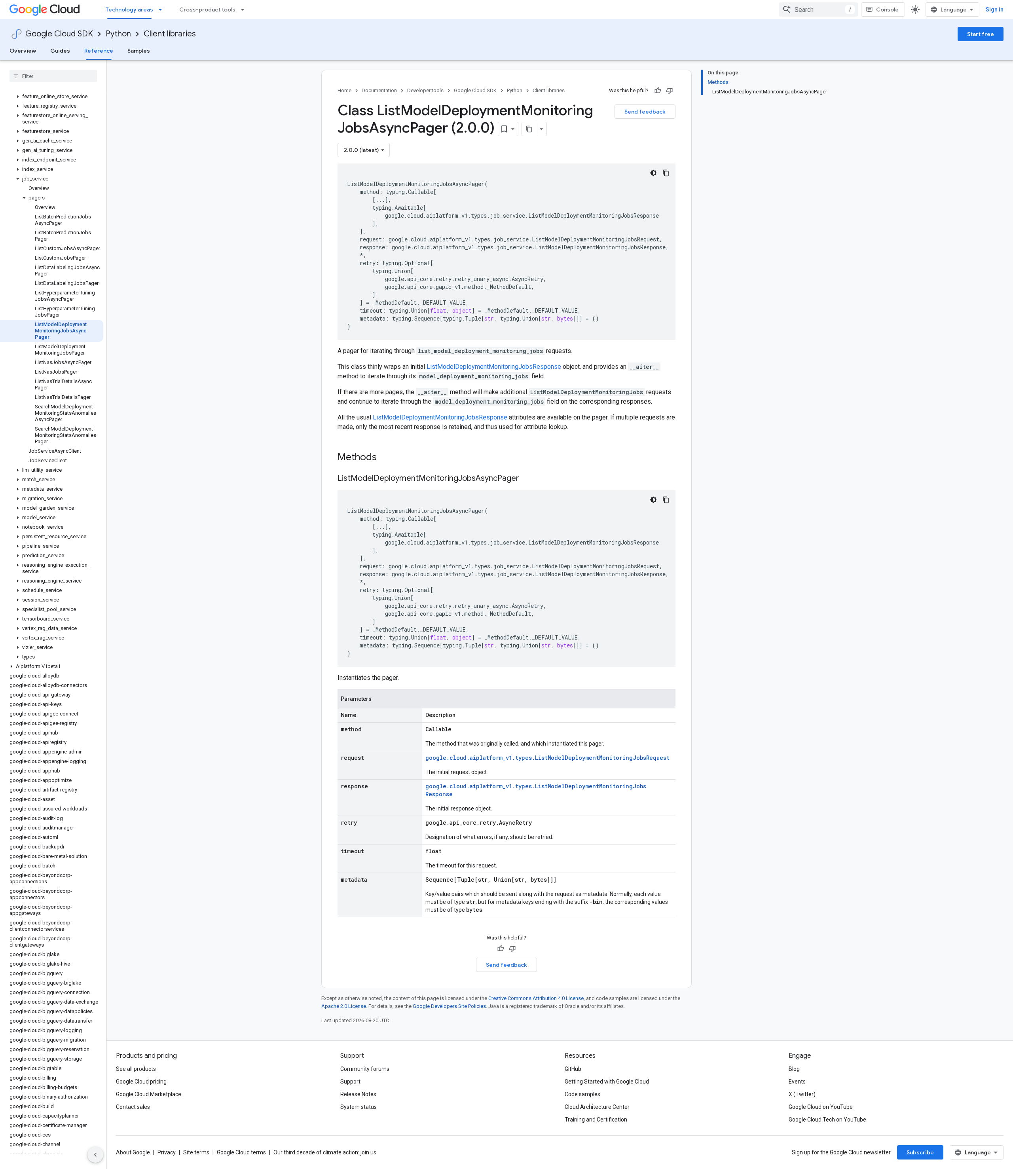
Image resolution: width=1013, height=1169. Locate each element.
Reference (98, 50)
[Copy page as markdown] (529, 129)
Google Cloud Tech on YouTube (827, 1119)
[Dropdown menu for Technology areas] (162, 9)
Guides (60, 50)
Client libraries (170, 34)
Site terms (196, 1152)
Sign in (995, 9)
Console (887, 9)
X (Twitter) (802, 1094)
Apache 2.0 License (343, 1006)
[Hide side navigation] (95, 1155)
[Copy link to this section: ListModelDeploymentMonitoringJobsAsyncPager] (527, 479)
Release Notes (358, 1094)
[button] (51, 96)
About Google (133, 1152)
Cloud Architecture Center (597, 1107)
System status (358, 1107)
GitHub (573, 1069)
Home (344, 90)
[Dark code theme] (653, 173)
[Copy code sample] (666, 173)
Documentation (379, 90)
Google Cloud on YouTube (821, 1107)
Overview (22, 50)
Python (118, 34)
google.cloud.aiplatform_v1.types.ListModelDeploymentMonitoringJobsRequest (547, 757)
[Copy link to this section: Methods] (387, 458)
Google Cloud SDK (59, 34)
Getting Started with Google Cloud (607, 1081)
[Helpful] (658, 91)
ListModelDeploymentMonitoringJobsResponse (494, 366)
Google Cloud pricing (141, 1081)
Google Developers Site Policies (449, 1006)
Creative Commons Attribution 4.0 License (536, 998)
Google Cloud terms (241, 1152)
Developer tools (425, 90)
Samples (138, 50)
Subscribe (920, 1152)
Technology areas (129, 9)
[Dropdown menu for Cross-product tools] (244, 9)
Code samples (582, 1094)
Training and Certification (596, 1119)
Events (797, 1081)
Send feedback (645, 111)
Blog (794, 1069)
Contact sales (133, 1107)
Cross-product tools (207, 9)
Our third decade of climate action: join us (324, 1152)
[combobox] (818, 9)
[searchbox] (53, 76)
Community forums (364, 1069)
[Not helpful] (669, 91)
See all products (136, 1069)
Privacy (166, 1152)
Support (350, 1081)
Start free (980, 34)
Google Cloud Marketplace (148, 1094)
